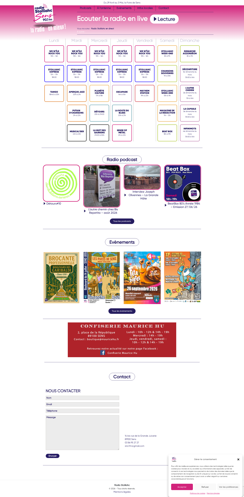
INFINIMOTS (190, 128)
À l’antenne (104, 8)
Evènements (124, 8)
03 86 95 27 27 (132, 442)
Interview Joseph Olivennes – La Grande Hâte (143, 195)
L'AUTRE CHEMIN (190, 89)
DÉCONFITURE (189, 69)
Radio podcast (122, 159)
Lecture (166, 19)
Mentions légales (213, 493)
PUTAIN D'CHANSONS (76, 111)
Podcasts (85, 8)
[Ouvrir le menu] (78, 25)
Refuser (205, 487)
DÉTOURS (99, 111)
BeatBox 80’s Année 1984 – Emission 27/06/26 (184, 205)
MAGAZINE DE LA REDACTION (167, 111)
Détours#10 (53, 203)
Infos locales (145, 8)
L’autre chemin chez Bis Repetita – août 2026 (103, 211)
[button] (238, 459)
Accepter (182, 487)
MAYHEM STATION (144, 91)
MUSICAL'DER (77, 131)
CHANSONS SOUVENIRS (167, 72)
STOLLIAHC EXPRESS (54, 70)
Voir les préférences (228, 487)
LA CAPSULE (189, 108)
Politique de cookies (197, 493)
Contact (164, 8)
